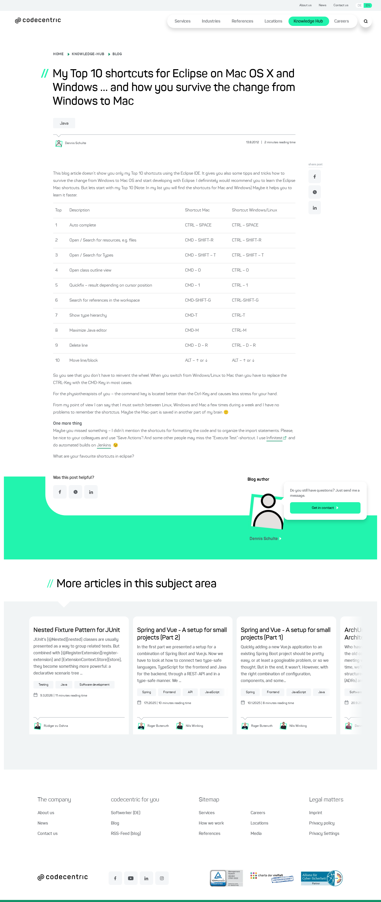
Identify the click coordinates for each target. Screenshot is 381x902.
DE (360, 5)
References (242, 21)
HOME (58, 54)
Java (64, 124)
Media (256, 834)
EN (368, 5)
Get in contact (323, 508)
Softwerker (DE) (125, 813)
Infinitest (274, 438)
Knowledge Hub (308, 21)
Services (182, 21)
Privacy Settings (324, 834)
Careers (341, 21)
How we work (211, 823)
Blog (115, 823)
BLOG (117, 54)
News (322, 5)
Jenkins (104, 445)
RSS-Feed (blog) (126, 834)
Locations (273, 21)
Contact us (341, 5)
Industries (211, 21)
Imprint (315, 813)
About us (305, 5)
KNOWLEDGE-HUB (88, 54)
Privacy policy (322, 823)
